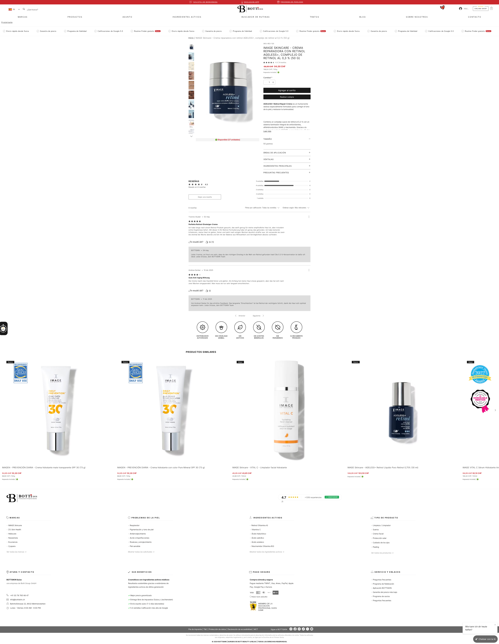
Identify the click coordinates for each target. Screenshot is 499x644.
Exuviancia (11, 542)
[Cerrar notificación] (495, 625)
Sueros (375, 529)
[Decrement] (265, 82)
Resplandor (133, 525)
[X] (307, 628)
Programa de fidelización (382, 584)
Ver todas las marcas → (16, 552)
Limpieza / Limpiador (381, 525)
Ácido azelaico (257, 542)
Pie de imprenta (195, 629)
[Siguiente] (495, 410)
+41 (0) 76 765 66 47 (19, 595)
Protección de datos (217, 629)
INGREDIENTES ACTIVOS (267, 518)
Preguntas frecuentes (381, 580)
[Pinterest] (299, 628)
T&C (205, 629)
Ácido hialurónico (258, 534)
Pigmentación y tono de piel (140, 529)
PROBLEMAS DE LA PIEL (146, 518)
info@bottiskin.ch (17, 599)
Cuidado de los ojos (380, 542)
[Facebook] (295, 628)
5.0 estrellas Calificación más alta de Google (148, 608)
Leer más (267, 131)
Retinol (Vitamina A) (259, 525)
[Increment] (273, 82)
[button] (491, 8)
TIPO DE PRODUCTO (386, 518)
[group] (249, 418)
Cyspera (10, 546)
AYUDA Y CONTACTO (22, 572)
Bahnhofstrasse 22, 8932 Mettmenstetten (26, 604)
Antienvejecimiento (137, 534)
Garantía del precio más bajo (384, 592)
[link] (274, 62)
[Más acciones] (308, 216)
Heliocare (11, 534)
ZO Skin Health (13, 529)
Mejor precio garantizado (141, 595)
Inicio (191, 38)
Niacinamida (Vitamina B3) (262, 546)
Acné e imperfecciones (138, 538)
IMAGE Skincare (14, 525)
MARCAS (15, 518)
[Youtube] (311, 628)
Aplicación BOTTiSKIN (381, 588)
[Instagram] (290, 628)
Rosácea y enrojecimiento (140, 542)
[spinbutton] (269, 82)
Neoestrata (12, 538)
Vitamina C (255, 529)
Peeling (375, 547)
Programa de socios (380, 596)
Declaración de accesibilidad (240, 629)
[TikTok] (303, 628)
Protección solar (378, 538)
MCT (256, 629)
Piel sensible (134, 546)
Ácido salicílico (257, 538)
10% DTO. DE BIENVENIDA (205, 2)
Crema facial (377, 534)
